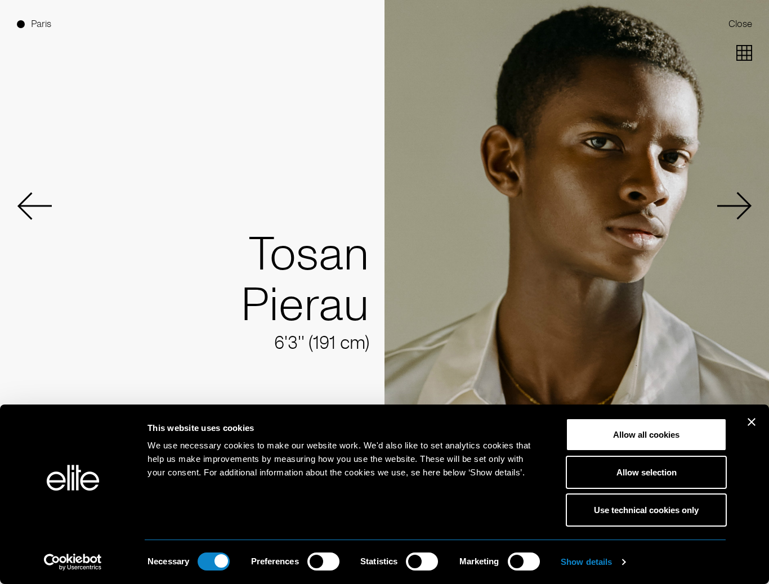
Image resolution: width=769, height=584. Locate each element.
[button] (34, 206)
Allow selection (646, 472)
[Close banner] (751, 429)
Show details (586, 562)
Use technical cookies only (646, 510)
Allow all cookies (646, 434)
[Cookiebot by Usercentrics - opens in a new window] (73, 562)
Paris (41, 24)
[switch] (323, 561)
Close (740, 24)
